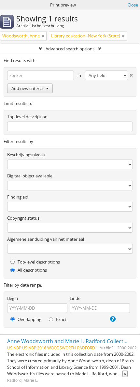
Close (133, 5)
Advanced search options (70, 49)
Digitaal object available (29, 176)
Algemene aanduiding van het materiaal (45, 239)
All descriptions (32, 270)
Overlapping (29, 319)
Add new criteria (27, 88)
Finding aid (17, 197)
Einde (75, 298)
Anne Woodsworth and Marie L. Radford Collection (69, 341)
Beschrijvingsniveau (26, 155)
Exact (60, 319)
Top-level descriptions (38, 262)
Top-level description (27, 117)
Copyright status (23, 218)
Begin (12, 298)
